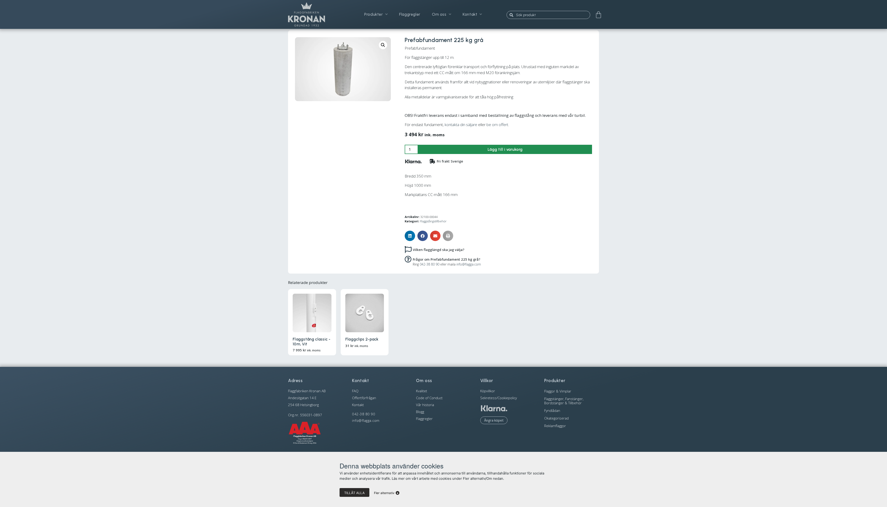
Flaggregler (409, 14)
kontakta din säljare (461, 124)
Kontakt (470, 14)
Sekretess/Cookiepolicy (498, 397)
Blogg (420, 411)
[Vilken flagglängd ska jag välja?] (408, 249)
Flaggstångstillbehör (433, 221)
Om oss (439, 14)
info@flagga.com (468, 264)
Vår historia (425, 404)
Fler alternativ (384, 493)
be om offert (497, 124)
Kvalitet (421, 391)
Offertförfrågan (364, 397)
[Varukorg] (598, 14)
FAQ (355, 391)
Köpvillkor (487, 391)
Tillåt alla (354, 493)
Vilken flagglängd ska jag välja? (438, 249)
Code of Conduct (429, 397)
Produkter (373, 14)
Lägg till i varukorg (505, 149)
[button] (383, 45)
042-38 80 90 (429, 264)
